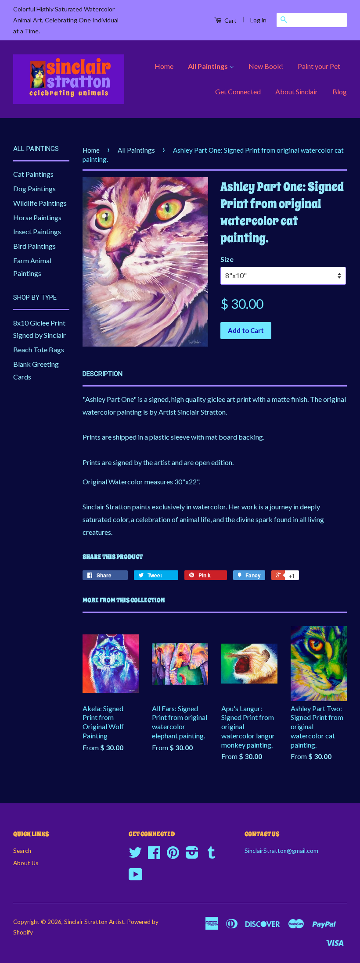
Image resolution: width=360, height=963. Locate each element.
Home (164, 66)
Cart (230, 20)
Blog (339, 91)
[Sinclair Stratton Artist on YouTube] (136, 877)
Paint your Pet (319, 66)
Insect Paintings (37, 231)
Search (22, 850)
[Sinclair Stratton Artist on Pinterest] (173, 855)
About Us (25, 862)
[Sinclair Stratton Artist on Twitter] (135, 855)
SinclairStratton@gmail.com (281, 850)
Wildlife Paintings (40, 203)
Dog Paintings (34, 188)
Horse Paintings (37, 217)
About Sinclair (296, 91)
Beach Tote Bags (38, 349)
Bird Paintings (34, 246)
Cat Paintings (33, 174)
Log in (258, 20)
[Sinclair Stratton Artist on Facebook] (154, 855)
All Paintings (208, 66)
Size (227, 259)
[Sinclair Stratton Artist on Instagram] (192, 855)
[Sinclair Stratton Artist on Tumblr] (211, 855)
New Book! (265, 66)
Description (102, 374)
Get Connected (238, 91)
